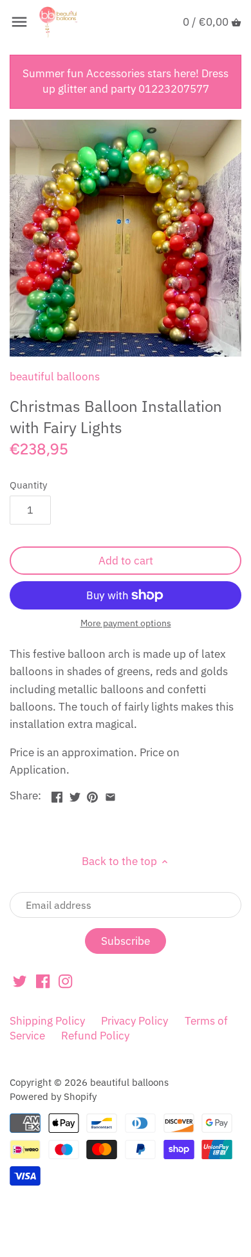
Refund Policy (95, 1036)
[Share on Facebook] (56, 794)
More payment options (125, 623)
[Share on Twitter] (75, 794)
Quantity (28, 484)
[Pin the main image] (92, 794)
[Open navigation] (19, 22)
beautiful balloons (55, 376)
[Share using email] (110, 794)
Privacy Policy (134, 1021)
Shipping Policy (47, 1021)
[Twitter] (19, 981)
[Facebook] (43, 981)
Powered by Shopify (53, 1096)
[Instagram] (65, 981)
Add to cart (125, 561)
